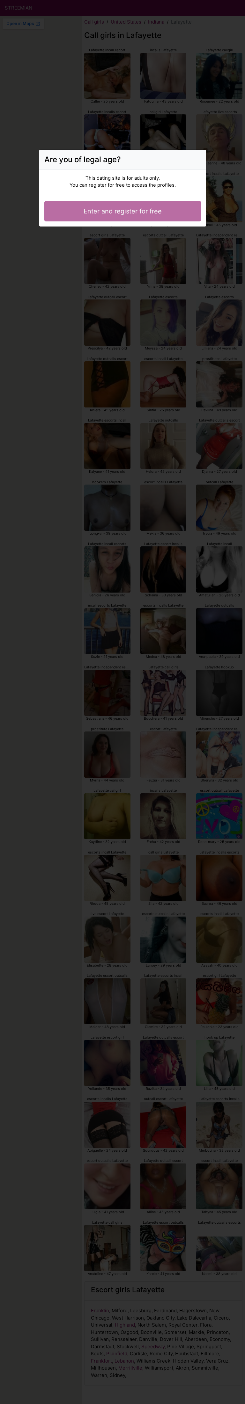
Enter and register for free (123, 211)
